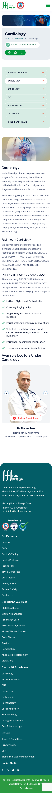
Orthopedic (14, 114)
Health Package (10, 560)
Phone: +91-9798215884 (15, 507)
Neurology (14, 89)
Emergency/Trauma (12, 720)
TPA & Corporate (11, 572)
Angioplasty (8, 643)
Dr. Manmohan (26, 428)
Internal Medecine (11, 679)
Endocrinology (9, 714)
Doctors (6, 542)
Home (8, 39)
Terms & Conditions (12, 739)
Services (19, 39)
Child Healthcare (18, 122)
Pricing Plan (8, 566)
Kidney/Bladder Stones (14, 631)
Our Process (8, 577)
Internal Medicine (18, 73)
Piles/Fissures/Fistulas (13, 625)
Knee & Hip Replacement (15, 655)
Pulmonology (15, 105)
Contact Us (7, 595)
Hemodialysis (9, 649)
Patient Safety (9, 589)
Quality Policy (9, 583)
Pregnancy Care (10, 619)
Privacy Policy (9, 745)
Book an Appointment (28, 418)
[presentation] (6, 393)
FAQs (4, 548)
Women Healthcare (12, 614)
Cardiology (14, 81)
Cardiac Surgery (10, 708)
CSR (4, 751)
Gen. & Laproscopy (12, 726)
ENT (10, 97)
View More (7, 660)
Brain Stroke (8, 637)
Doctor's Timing (10, 554)
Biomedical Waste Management (18, 756)
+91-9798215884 (27, 45)
